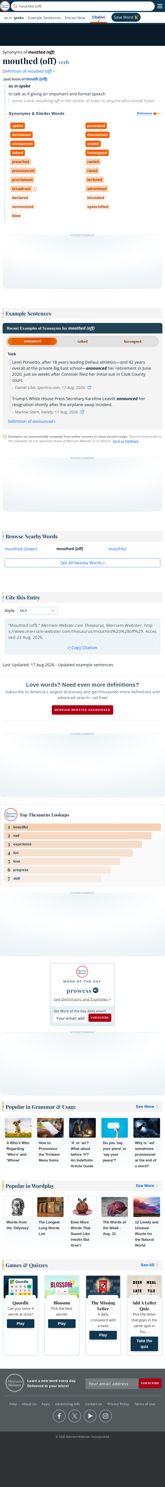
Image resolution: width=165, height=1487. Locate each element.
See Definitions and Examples (81, 999)
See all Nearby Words (81, 563)
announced (32, 341)
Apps (46, 1403)
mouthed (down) (21, 549)
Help (13, 1403)
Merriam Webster (15, 1383)
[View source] (89, 387)
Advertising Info (68, 1403)
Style (10, 610)
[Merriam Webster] (82, 972)
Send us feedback (125, 441)
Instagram (105, 1416)
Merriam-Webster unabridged (82, 709)
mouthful (117, 549)
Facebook (59, 1416)
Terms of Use (144, 1403)
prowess (79, 990)
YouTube (90, 1416)
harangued (132, 341)
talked (82, 341)
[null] (95, 990)
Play (20, 1323)
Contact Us (94, 1403)
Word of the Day (82, 981)
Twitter (74, 1416)
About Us (30, 1403)
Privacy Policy (118, 1403)
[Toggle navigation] (160, 6)
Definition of (27, 71)
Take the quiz (144, 1344)
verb (63, 62)
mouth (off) (36, 79)
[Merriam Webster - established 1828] (5, 6)
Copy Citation (84, 647)
